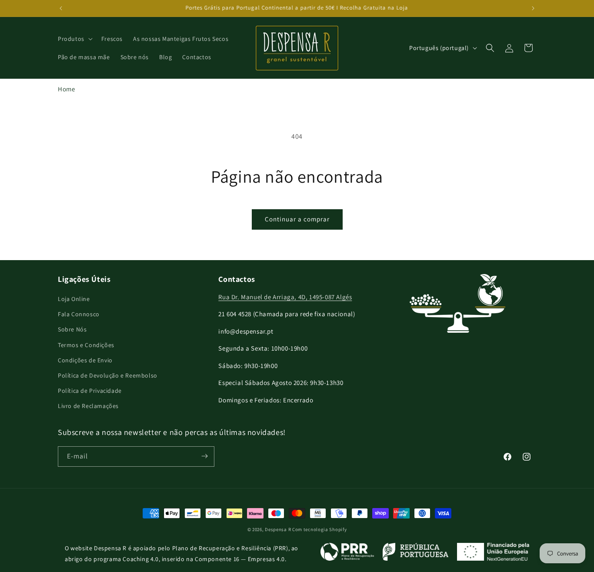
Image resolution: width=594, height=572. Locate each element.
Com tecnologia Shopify (319, 529)
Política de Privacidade (90, 391)
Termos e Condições (86, 345)
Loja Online (74, 299)
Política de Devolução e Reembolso (107, 375)
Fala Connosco (79, 314)
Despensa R (278, 529)
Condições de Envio (85, 360)
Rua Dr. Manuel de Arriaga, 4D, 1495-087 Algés (285, 297)
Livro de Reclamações (88, 406)
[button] (74, 39)
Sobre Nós (72, 330)
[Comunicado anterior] (60, 8)
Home (66, 89)
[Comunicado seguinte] (533, 8)
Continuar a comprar (297, 219)
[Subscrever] (204, 456)
